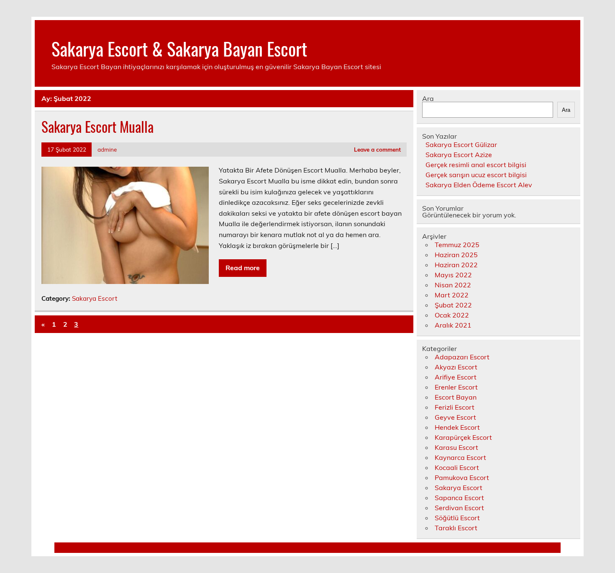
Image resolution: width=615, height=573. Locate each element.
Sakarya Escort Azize (458, 154)
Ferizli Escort (454, 407)
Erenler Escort (456, 387)
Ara (428, 98)
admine (107, 149)
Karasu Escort (456, 447)
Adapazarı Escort (462, 357)
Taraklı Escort (456, 528)
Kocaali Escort (457, 467)
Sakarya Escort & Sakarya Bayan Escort (179, 48)
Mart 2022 (452, 295)
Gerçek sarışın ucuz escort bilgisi (476, 174)
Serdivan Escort (459, 507)
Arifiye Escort (456, 377)
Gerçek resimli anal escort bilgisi (475, 164)
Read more (243, 267)
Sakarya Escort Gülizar (461, 144)
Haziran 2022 (456, 265)
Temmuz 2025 (457, 244)
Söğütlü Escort (457, 518)
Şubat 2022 (453, 305)
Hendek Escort (457, 427)
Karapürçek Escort (463, 437)
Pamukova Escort (462, 477)
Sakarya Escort (94, 298)
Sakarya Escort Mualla (97, 126)
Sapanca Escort (459, 497)
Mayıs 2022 (453, 275)
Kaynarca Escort (460, 457)
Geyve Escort (455, 417)
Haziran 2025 (456, 254)
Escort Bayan (456, 397)
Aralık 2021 (453, 325)
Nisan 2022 (453, 285)
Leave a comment (377, 149)
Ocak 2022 (452, 315)
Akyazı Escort (456, 367)
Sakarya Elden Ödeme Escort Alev (478, 185)
